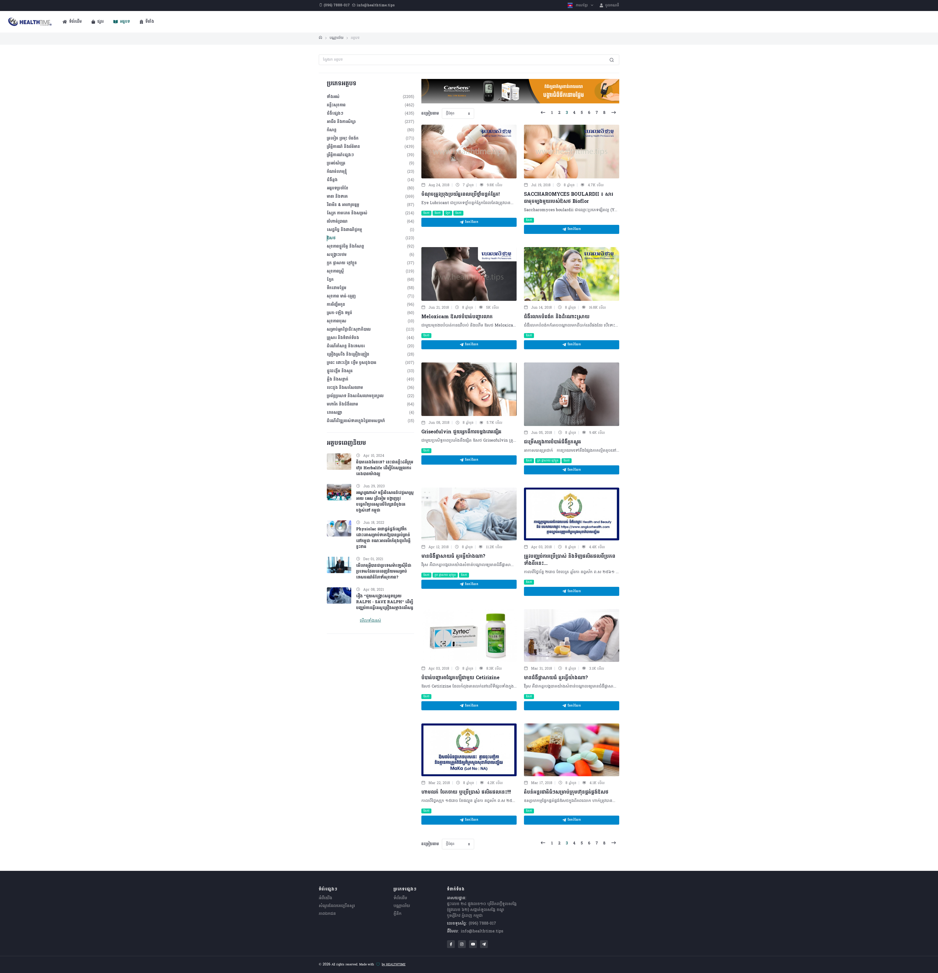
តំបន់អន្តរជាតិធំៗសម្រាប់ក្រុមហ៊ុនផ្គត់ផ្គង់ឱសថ (566, 792)
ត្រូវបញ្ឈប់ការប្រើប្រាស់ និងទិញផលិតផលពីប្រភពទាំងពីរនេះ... (569, 560)
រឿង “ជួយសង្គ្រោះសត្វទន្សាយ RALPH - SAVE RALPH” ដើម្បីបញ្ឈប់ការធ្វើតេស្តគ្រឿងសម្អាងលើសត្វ (384, 602)
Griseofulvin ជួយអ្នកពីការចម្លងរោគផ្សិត (463, 432)
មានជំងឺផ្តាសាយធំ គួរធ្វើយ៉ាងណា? (453, 556)
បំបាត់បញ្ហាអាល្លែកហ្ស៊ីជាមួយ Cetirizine (460, 678)
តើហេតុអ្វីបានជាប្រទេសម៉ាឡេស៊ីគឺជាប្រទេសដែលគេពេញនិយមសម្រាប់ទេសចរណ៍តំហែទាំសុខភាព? (383, 571)
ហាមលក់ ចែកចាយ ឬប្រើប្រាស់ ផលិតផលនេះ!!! (466, 792)
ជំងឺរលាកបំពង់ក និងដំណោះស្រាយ (556, 317)
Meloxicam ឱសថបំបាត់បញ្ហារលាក (457, 317)
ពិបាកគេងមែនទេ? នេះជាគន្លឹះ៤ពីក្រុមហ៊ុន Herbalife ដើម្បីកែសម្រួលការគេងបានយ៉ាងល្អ (384, 468)
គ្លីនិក (398, 914)
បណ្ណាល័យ (402, 906)
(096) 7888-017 (482, 924)
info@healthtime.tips (482, 931)
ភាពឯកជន (327, 914)
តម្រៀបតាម (430, 114)
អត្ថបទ (124, 22)
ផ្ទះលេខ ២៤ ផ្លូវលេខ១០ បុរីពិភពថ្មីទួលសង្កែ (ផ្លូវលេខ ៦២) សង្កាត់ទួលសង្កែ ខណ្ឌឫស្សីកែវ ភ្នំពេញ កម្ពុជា (482, 910)
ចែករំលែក (471, 222)
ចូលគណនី (611, 5)
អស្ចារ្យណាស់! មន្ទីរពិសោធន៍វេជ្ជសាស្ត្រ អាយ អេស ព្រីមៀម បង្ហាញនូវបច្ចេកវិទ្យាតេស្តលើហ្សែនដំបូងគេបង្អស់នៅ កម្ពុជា (385, 502)
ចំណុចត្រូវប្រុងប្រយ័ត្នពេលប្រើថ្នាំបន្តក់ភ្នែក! (460, 194)
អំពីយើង (325, 898)
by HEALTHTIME (393, 964)
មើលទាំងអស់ (370, 621)
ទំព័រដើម (75, 22)
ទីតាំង (149, 22)
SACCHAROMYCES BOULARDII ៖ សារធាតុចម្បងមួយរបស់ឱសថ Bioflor (568, 198)
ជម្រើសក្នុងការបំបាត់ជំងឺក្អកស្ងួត (552, 442)
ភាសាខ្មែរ (582, 5)
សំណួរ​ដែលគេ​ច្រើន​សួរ (337, 906)
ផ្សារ (100, 22)
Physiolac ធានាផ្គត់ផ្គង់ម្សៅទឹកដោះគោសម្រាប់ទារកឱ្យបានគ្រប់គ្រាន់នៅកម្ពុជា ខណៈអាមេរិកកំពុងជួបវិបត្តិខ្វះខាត (383, 538)
